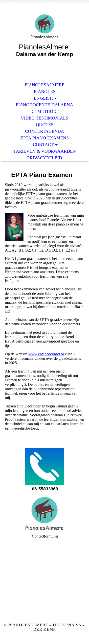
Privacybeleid (44, 157)
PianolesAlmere (45, 84)
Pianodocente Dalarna (44, 104)
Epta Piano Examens (45, 137)
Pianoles (44, 91)
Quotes (44, 124)
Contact (43, 144)
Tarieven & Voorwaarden (44, 151)
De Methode (44, 111)
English (43, 98)
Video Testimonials (44, 118)
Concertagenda (44, 131)
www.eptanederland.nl (46, 354)
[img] (44, 26)
